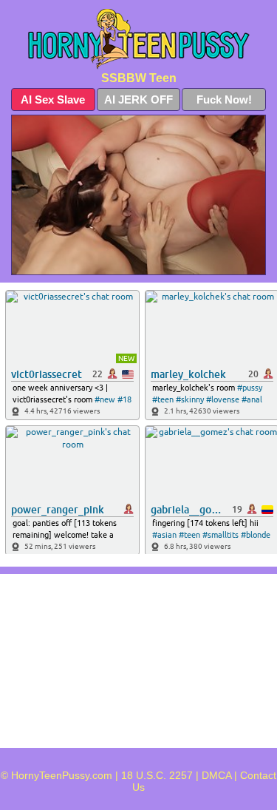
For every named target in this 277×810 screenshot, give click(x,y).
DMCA (216, 775)
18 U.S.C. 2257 (157, 775)
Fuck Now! (224, 99)
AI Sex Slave (53, 99)
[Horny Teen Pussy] (138, 39)
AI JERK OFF (138, 99)
